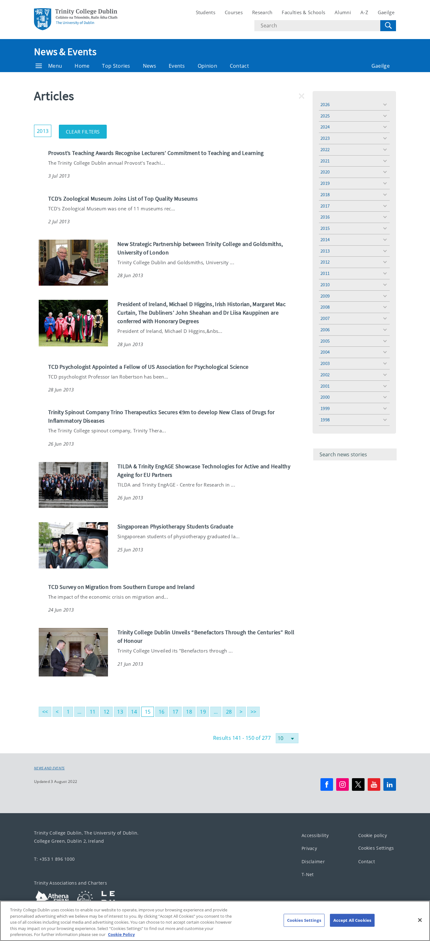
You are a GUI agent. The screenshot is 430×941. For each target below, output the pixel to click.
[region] (215, 921)
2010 (325, 285)
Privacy (309, 848)
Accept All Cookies (352, 920)
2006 (325, 330)
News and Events (49, 768)
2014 (325, 239)
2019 (325, 183)
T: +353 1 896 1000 (54, 859)
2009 (325, 296)
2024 (325, 127)
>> (254, 711)
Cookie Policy (121, 934)
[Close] (420, 920)
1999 (325, 408)
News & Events (65, 51)
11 (93, 711)
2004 (325, 352)
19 (203, 711)
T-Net (308, 874)
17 (175, 711)
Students (205, 12)
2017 (325, 206)
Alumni (343, 12)
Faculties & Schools (303, 12)
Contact (239, 65)
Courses (234, 12)
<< (45, 711)
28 (229, 711)
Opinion (207, 65)
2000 (325, 397)
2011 (325, 273)
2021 (325, 161)
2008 (325, 307)
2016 (325, 217)
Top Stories (116, 65)
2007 (325, 318)
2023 (325, 138)
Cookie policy (372, 835)
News (149, 65)
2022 (325, 149)
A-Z (364, 12)
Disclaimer (313, 861)
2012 (325, 262)
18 (189, 711)
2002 (325, 375)
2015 (325, 228)
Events (177, 65)
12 (107, 711)
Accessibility (315, 835)
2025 (325, 116)
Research (262, 12)
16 (162, 711)
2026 (325, 104)
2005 (325, 341)
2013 (325, 251)
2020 (325, 172)
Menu (55, 65)
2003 (325, 363)
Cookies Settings (376, 848)
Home (82, 65)
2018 (325, 194)
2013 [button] (44, 129)
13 (120, 711)
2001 (325, 386)
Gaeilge (386, 12)
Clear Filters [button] (86, 130)
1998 (325, 420)
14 (134, 711)
